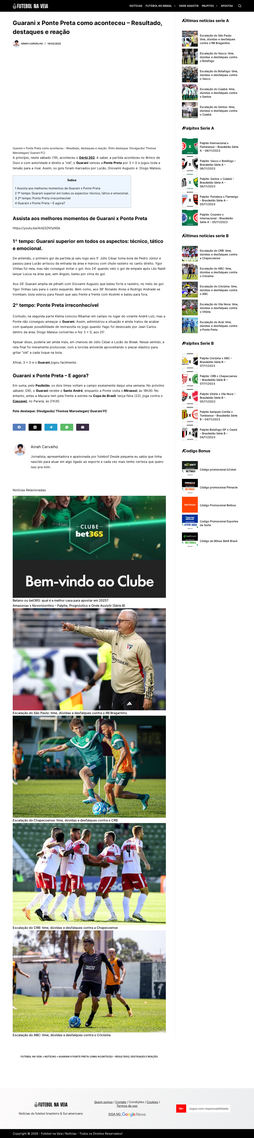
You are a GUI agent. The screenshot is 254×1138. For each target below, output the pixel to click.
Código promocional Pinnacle (219, 487)
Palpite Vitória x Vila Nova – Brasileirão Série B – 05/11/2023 (218, 397)
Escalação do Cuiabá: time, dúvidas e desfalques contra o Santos (218, 92)
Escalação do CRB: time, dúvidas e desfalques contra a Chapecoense (65, 928)
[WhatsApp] (66, 427)
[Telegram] (50, 427)
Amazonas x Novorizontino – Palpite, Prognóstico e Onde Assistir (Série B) (69, 606)
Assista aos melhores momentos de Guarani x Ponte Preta (57, 188)
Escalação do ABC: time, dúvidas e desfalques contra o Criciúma (62, 1035)
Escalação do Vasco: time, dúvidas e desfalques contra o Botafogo (218, 57)
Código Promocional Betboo (218, 505)
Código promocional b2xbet (218, 469)
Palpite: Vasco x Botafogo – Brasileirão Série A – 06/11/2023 (218, 164)
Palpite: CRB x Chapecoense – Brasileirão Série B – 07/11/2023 (218, 379)
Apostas (227, 5)
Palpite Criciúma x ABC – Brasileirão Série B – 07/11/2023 (216, 361)
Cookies (152, 1102)
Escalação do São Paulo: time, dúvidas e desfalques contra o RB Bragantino (70, 713)
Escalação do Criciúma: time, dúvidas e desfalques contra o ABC (218, 290)
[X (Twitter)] (35, 427)
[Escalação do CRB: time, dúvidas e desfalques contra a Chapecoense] (89, 874)
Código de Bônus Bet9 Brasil (218, 541)
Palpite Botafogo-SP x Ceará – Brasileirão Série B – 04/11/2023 (218, 433)
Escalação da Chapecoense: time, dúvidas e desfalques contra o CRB (65, 820)
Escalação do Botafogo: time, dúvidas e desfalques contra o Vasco (219, 74)
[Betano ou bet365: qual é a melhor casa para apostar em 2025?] (89, 547)
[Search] (239, 5)
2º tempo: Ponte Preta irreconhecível (43, 198)
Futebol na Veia (31, 1056)
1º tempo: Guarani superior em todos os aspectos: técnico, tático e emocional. (72, 193)
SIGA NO (115, 1114)
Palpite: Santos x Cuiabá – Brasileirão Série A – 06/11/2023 (217, 182)
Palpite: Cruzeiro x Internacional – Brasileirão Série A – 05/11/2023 (216, 218)
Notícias (136, 5)
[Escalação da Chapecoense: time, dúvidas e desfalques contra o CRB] (89, 767)
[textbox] (89, 282)
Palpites (208, 5)
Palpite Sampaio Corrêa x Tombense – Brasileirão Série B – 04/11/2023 (218, 415)
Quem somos (103, 1102)
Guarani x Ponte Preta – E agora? (40, 203)
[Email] (82, 427)
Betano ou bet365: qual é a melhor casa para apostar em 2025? (60, 600)
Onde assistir (188, 5)
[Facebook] (19, 427)
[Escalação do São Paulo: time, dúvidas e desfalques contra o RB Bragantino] (89, 659)
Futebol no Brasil (159, 5)
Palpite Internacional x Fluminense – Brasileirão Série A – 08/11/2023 (219, 146)
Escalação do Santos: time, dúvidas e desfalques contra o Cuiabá (218, 110)
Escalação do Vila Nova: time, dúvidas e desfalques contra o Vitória (219, 307)
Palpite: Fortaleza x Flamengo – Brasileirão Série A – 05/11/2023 (219, 200)
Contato (120, 1102)
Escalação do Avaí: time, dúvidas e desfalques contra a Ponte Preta (218, 325)
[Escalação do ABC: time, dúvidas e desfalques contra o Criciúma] (89, 981)
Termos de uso (127, 1106)
